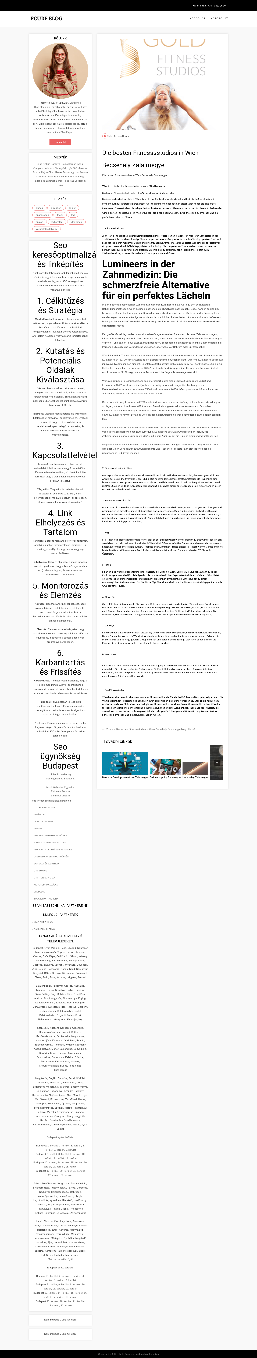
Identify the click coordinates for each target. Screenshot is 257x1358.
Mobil (60, 214)
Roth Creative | (139, 1354)
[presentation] (217, 763)
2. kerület (64, 1145)
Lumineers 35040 (142, 389)
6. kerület (71, 1149)
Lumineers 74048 (146, 410)
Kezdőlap (197, 18)
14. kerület (63, 1162)
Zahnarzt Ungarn (60, 795)
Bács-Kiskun (44, 163)
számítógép (42, 214)
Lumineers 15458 (208, 359)
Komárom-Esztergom (48, 176)
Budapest (49, 168)
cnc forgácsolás (44, 807)
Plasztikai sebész (44, 821)
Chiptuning (40, 871)
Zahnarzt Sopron (60, 791)
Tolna (66, 180)
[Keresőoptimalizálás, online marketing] (46, 22)
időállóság (76, 221)
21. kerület (79, 1170)
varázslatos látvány (46, 229)
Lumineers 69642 (164, 431)
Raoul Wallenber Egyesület (60, 787)
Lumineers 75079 (119, 414)
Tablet (72, 207)
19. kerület (52, 1170)
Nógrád (65, 176)
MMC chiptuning (43, 922)
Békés (64, 163)
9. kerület (75, 1154)
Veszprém (80, 180)
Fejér (69, 168)
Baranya (56, 163)
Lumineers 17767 (183, 363)
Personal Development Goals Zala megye (125, 777)
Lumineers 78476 (156, 427)
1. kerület (52, 1145)
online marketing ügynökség (51, 856)
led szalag (57, 221)
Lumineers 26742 (141, 368)
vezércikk (40, 814)
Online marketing (44, 929)
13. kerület (50, 1162)
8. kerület (63, 1154)
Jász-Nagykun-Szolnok (75, 172)
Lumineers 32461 (112, 385)
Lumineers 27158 (117, 372)
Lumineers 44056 (168, 389)
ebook (39, 207)
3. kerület (76, 1145)
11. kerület (58, 1158)
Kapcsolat (219, 18)
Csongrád (60, 168)
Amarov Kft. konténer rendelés (53, 849)
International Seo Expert (60, 132)
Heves (59, 172)
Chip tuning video (44, 878)
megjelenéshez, (71, 123)
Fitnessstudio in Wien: (125, 193)
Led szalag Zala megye (195, 777)
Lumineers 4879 (133, 406)
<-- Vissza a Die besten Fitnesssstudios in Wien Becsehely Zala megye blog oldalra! (148, 729)
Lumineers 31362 (195, 380)
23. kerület (66, 1175)
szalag (39, 221)
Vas (72, 180)
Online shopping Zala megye (165, 777)
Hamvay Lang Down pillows (50, 842)
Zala (60, 185)
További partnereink (46, 899)
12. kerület (71, 1158)
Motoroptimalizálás (46, 885)
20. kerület (66, 1170)
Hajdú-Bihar (48, 172)
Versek (38, 828)
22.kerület (53, 1175)
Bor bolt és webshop (46, 864)
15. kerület (77, 1162)
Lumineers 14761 (112, 359)
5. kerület (59, 1149)
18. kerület (71, 1166)
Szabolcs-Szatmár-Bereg (49, 180)
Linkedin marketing (60, 774)
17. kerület (58, 1166)
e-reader (56, 207)
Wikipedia (39, 892)
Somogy (79, 176)
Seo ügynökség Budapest (60, 778)
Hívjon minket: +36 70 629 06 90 (209, 5)
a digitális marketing (70, 115)
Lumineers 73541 (140, 435)
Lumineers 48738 (135, 402)
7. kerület (52, 1154)
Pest (72, 176)
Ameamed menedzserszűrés (50, 835)
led (73, 214)
